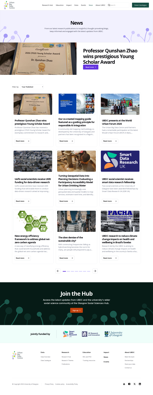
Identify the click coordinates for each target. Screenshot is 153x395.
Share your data (130, 364)
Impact (69, 5)
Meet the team (129, 357)
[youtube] (124, 384)
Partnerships (129, 360)
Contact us (128, 368)
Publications (66, 364)
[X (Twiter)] (135, 384)
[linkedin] (140, 384)
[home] (9, 5)
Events (83, 5)
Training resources (89, 360)
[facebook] (129, 384)
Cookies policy (59, 384)
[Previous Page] (57, 270)
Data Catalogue (140, 5)
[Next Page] (95, 270)
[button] (47, 5)
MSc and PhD (87, 357)
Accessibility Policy (72, 384)
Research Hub (47, 5)
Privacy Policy (49, 384)
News (91, 5)
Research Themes (67, 360)
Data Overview (45, 357)
